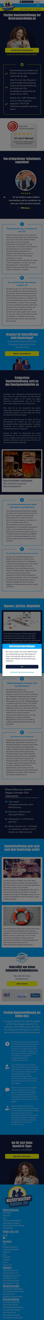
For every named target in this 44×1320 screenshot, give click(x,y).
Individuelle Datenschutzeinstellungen (22, 672)
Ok (22, 667)
